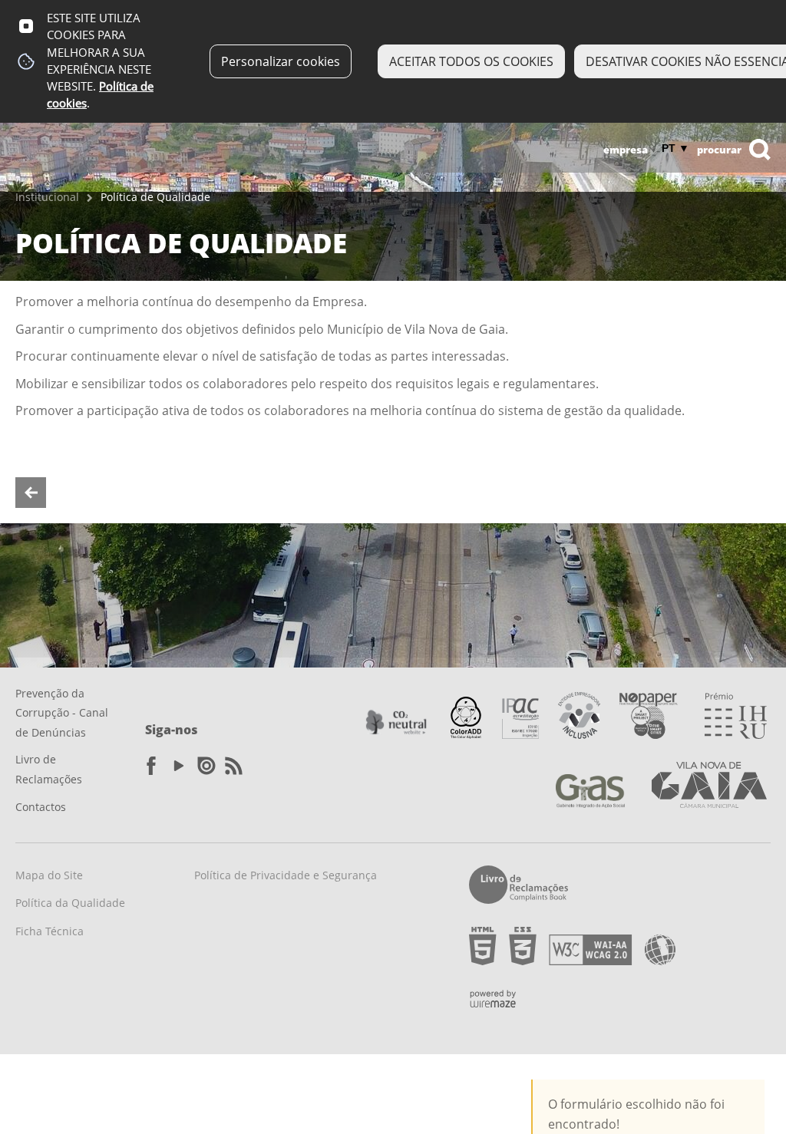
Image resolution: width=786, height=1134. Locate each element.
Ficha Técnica (49, 931)
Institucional (47, 197)
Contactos (40, 806)
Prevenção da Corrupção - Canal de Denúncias (61, 713)
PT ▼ (675, 148)
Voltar (30, 492)
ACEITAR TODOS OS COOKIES (471, 61)
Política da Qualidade (70, 902)
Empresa (625, 150)
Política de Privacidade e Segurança (285, 875)
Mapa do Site (49, 875)
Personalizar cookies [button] (280, 61)
